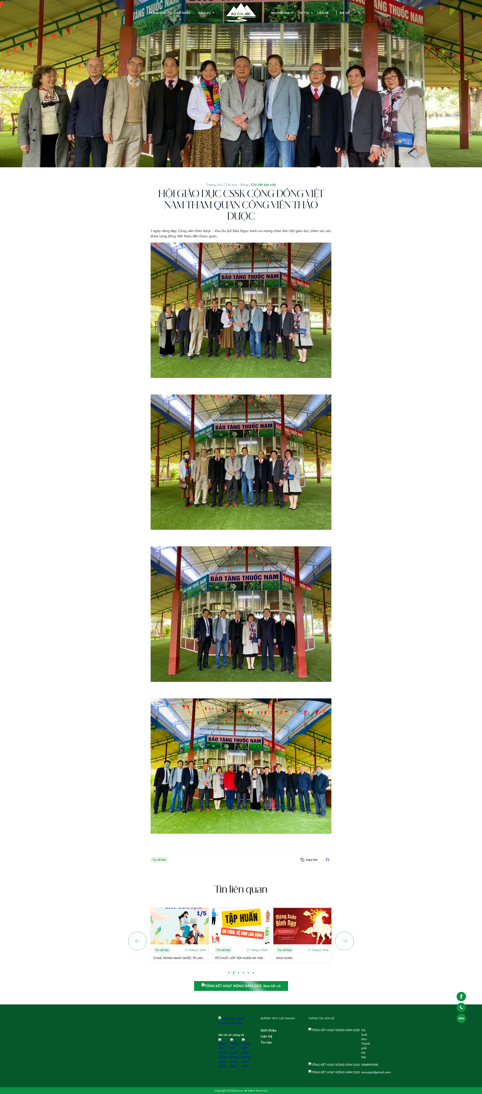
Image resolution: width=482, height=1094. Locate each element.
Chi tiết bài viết (263, 185)
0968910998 (369, 1065)
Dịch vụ (204, 13)
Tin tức (304, 13)
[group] (179, 935)
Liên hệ (323, 13)
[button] (344, 941)
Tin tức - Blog (237, 185)
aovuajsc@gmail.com (376, 1072)
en (342, 13)
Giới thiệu (182, 13)
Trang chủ (157, 13)
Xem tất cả (272, 986)
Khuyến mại (280, 13)
